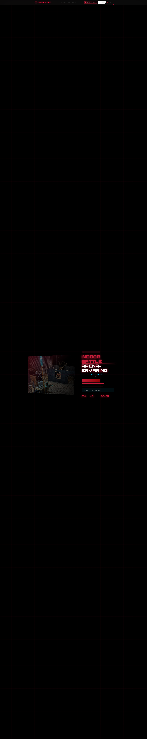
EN (110, 2)
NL (107, 2)
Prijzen (68, 2)
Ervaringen (63, 2)
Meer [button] (79, 2)
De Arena (74, 2)
